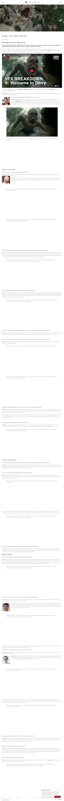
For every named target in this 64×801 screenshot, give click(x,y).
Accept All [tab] (57, 796)
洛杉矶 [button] (3, 797)
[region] (51, 793)
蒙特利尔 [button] (18, 797)
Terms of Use (7, 800)
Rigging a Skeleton (7, 554)
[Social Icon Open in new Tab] (57, 799)
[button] (3, 2)
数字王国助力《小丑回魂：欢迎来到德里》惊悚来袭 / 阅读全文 (14, 35)
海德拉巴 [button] (34, 797)
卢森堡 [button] (26, 797)
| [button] (14, 797)
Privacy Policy (3, 800)
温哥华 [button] (10, 797)
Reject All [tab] (51, 796)
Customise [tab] (44, 796)
